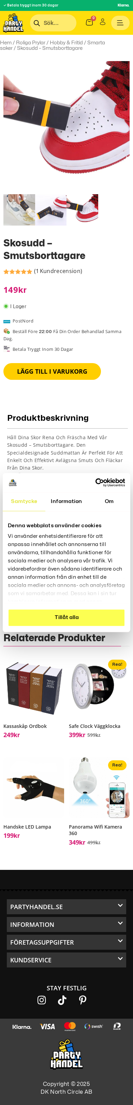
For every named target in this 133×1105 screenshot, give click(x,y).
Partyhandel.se (36, 907)
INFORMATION (32, 924)
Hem (6, 42)
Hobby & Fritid (66, 42)
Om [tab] (109, 501)
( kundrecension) (58, 271)
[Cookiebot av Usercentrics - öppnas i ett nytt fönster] (95, 482)
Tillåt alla (67, 617)
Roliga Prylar (30, 42)
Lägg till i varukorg (52, 371)
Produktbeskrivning (48, 418)
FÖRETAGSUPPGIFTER (42, 942)
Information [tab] (66, 501)
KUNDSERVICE (30, 960)
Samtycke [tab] (24, 501)
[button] (66, 906)
